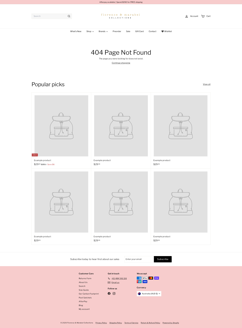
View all (206, 84)
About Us (83, 282)
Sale (128, 31)
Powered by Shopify (171, 323)
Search (82, 286)
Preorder (117, 31)
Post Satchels (85, 298)
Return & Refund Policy (150, 323)
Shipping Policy (115, 323)
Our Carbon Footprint (89, 294)
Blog (81, 305)
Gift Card (139, 31)
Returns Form (85, 278)
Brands (102, 31)
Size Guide (84, 290)
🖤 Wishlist (166, 31)
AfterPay (83, 301)
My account (84, 309)
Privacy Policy (101, 323)
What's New (75, 31)
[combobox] (52, 16)
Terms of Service (131, 323)
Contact (152, 31)
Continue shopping (121, 63)
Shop (89, 31)
